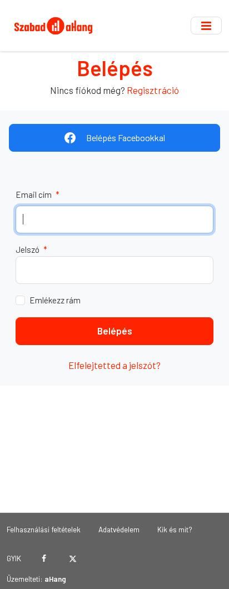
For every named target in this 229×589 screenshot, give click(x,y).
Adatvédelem (119, 529)
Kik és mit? (174, 529)
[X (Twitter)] (72, 558)
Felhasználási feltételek (44, 529)
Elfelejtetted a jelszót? (114, 365)
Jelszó (31, 249)
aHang (55, 578)
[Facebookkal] (44, 558)
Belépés (114, 330)
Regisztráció (153, 90)
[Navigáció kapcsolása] (206, 25)
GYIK (14, 558)
